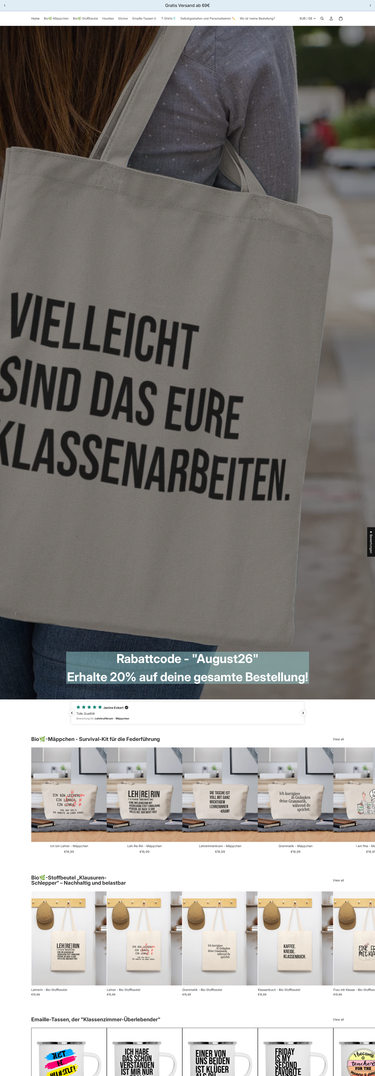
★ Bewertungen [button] (371, 542)
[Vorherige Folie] (5, 5)
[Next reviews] (303, 713)
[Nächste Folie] (370, 5)
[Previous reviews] (72, 713)
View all (338, 739)
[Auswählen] (100, 978)
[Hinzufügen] (100, 835)
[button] (187, 713)
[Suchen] (322, 18)
